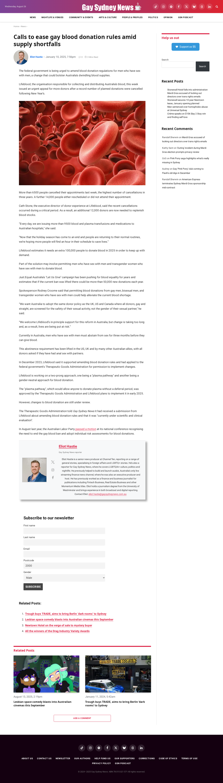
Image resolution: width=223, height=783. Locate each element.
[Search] (216, 6)
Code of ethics (168, 758)
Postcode (29, 560)
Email (27, 548)
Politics (153, 17)
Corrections (147, 758)
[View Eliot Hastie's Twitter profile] (53, 462)
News (33, 17)
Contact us (44, 758)
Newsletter (63, 758)
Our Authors (82, 758)
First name (29, 525)
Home (16, 26)
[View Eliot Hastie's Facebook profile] (53, 477)
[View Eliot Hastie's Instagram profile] (53, 470)
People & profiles (132, 17)
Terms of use (189, 758)
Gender (27, 572)
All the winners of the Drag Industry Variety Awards (57, 631)
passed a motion (85, 429)
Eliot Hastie (36, 56)
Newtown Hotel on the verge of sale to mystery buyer (58, 625)
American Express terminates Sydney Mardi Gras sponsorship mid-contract (184, 183)
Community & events (81, 17)
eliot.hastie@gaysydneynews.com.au (108, 494)
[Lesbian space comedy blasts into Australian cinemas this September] (46, 674)
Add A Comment (82, 718)
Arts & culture (108, 17)
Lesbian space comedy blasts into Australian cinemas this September (69, 619)
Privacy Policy (101, 763)
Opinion (168, 17)
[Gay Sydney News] (111, 7)
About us (27, 758)
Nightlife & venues (52, 17)
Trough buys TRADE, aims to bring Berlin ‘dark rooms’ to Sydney (65, 613)
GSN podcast (185, 17)
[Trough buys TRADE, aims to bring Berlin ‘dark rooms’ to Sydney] (118, 674)
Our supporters (125, 758)
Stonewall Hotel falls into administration (187, 89)
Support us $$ (187, 46)
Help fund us (103, 758)
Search (165, 59)
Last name (29, 537)
